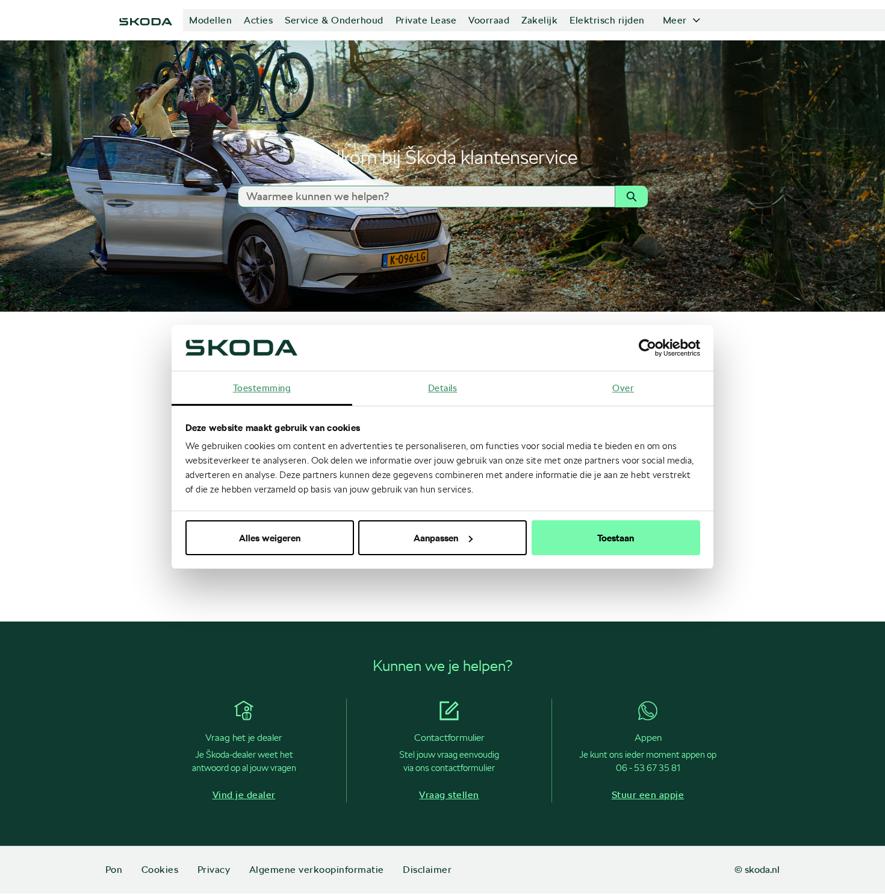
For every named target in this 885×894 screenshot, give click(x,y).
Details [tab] (443, 387)
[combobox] (421, 196)
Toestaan (615, 537)
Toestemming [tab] (262, 387)
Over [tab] (623, 387)
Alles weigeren (269, 537)
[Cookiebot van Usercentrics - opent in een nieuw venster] (647, 348)
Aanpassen (436, 537)
